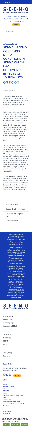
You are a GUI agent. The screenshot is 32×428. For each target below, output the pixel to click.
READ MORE (15, 424)
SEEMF (5, 341)
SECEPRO (6, 391)
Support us (6, 356)
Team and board (8, 334)
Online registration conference (15, 209)
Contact (5, 344)
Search (26, 31)
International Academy (9, 388)
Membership (7, 338)
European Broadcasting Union (11, 401)
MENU (7, 2)
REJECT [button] (24, 424)
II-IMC (5, 393)
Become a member (12, 204)
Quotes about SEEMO (10, 326)
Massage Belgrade (8, 386)
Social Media (7, 364)
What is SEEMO (8, 316)
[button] (3, 2)
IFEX (4, 397)
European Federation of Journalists (13, 395)
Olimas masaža (7, 399)
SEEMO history (8, 319)
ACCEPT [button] (6, 424)
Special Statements (12, 220)
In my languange (8, 323)
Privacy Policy (7, 353)
